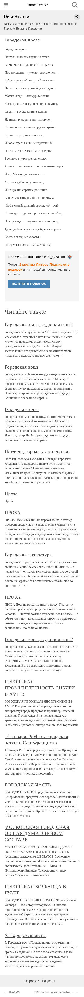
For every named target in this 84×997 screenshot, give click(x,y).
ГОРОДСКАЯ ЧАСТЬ (28, 785)
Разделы (48, 981)
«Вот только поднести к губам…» (54, 992)
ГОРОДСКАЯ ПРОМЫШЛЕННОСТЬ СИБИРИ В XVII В (40, 687)
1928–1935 (13, 992)
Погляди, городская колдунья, (37, 451)
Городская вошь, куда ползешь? (39, 324)
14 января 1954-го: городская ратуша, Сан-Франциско (36, 739)
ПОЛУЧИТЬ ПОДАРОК (29, 283)
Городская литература (28, 555)
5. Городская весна (25, 935)
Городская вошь (22, 367)
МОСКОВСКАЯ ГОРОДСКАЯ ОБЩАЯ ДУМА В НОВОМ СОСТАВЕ (37, 833)
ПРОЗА (13, 512)
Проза (11, 493)
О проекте (31, 981)
